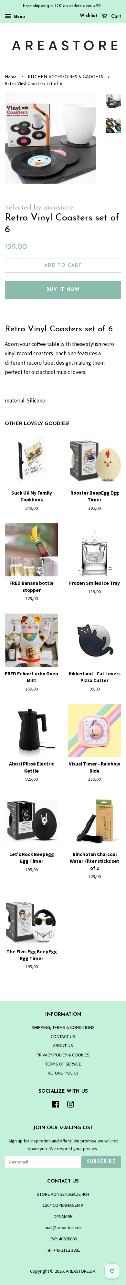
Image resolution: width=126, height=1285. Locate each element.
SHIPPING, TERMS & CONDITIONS (63, 1027)
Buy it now (63, 289)
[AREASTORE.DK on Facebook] (55, 1105)
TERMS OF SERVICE (63, 1064)
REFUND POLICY (63, 1073)
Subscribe (101, 1161)
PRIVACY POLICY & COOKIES (63, 1055)
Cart (115, 16)
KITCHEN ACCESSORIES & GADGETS (65, 77)
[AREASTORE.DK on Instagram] (70, 1105)
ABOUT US (63, 1045)
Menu (19, 16)
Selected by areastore (39, 207)
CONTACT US (63, 1036)
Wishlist (88, 16)
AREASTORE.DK (80, 1271)
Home (10, 77)
